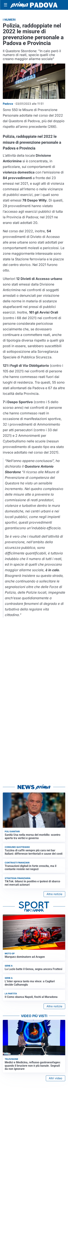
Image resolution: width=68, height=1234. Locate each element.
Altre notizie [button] (54, 894)
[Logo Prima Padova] (34, 5)
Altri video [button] (55, 1078)
